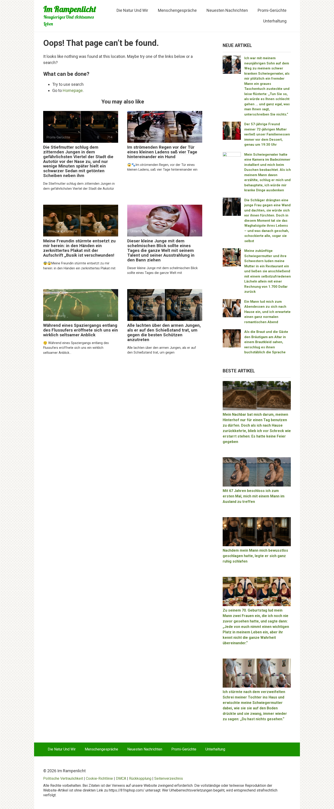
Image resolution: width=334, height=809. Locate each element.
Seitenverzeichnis (168, 778)
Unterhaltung (275, 21)
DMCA (121, 778)
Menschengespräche (177, 10)
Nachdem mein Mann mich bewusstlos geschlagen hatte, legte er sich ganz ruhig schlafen (255, 555)
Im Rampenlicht (69, 9)
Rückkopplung (140, 778)
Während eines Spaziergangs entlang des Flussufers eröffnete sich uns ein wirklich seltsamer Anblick (80, 330)
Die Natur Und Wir (132, 10)
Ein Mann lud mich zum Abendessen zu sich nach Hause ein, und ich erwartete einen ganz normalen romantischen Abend (267, 312)
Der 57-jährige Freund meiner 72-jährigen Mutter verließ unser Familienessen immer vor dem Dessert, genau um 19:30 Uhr (267, 134)
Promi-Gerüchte (272, 10)
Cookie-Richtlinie (99, 778)
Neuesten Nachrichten (227, 10)
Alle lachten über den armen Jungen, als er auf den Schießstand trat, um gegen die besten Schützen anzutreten (164, 332)
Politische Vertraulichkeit (63, 778)
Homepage (73, 90)
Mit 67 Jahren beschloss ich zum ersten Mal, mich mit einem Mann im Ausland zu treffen (253, 496)
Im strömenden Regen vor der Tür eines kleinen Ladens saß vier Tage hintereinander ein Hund (162, 152)
